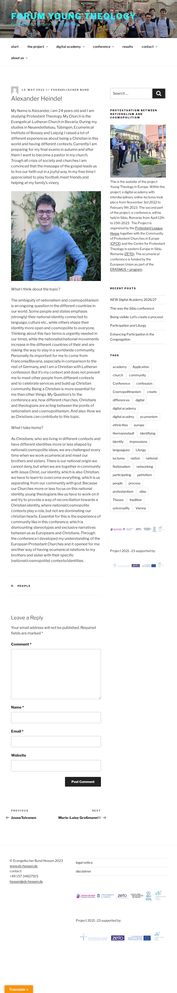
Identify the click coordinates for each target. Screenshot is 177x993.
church (118, 375)
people (24, 586)
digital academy (68, 46)
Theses (118, 500)
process (134, 483)
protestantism (123, 491)
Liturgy (141, 450)
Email (17, 731)
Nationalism (121, 466)
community (137, 375)
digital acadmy (123, 417)
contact (148, 46)
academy (120, 367)
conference (101, 46)
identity (118, 442)
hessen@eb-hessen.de (26, 881)
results (127, 46)
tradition (136, 500)
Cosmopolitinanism (127, 392)
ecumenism (149, 417)
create (152, 392)
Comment (21, 644)
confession (144, 383)
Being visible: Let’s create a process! (136, 317)
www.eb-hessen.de (24, 866)
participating (122, 475)
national (152, 458)
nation (135, 458)
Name (17, 707)
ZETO (129, 254)
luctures (119, 458)
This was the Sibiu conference (132, 308)
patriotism (144, 475)
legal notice (84, 862)
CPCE (115, 243)
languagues (121, 450)
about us (17, 58)
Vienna (141, 508)
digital (140, 400)
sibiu (142, 491)
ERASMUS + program (126, 269)
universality (121, 508)
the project (35, 46)
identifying (147, 433)
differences (121, 400)
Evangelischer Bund (70, 89)
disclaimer (83, 871)
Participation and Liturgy (128, 325)
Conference (121, 383)
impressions (138, 442)
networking (144, 466)
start (15, 46)
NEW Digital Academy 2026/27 (133, 300)
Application (141, 367)
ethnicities (120, 425)
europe (139, 425)
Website (18, 755)
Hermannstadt (123, 433)
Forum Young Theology (73, 16)
